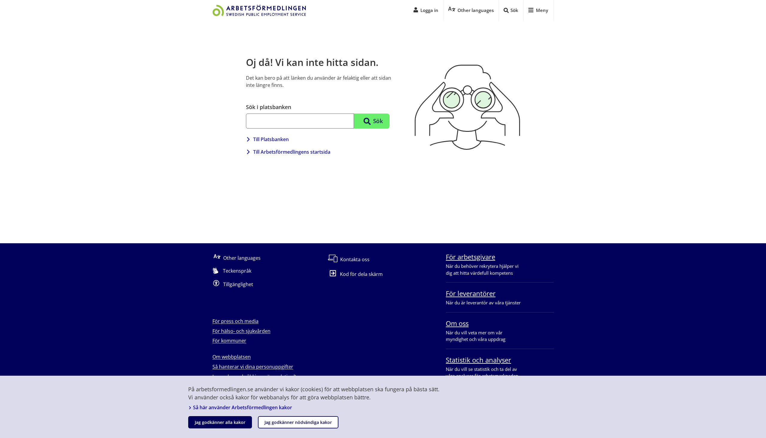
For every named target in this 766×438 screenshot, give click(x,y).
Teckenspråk (237, 271)
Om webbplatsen (231, 357)
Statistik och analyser (478, 359)
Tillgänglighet (238, 284)
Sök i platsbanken (268, 107)
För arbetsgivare (470, 256)
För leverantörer (471, 293)
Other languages (242, 258)
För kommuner (229, 340)
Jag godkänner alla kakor (220, 422)
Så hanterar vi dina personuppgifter (252, 366)
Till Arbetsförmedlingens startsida (291, 152)
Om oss (457, 323)
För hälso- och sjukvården (241, 331)
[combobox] (300, 121)
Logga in (429, 10)
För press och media (235, 321)
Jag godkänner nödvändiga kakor (298, 422)
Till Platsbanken (271, 139)
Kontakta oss (355, 259)
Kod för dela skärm (361, 274)
